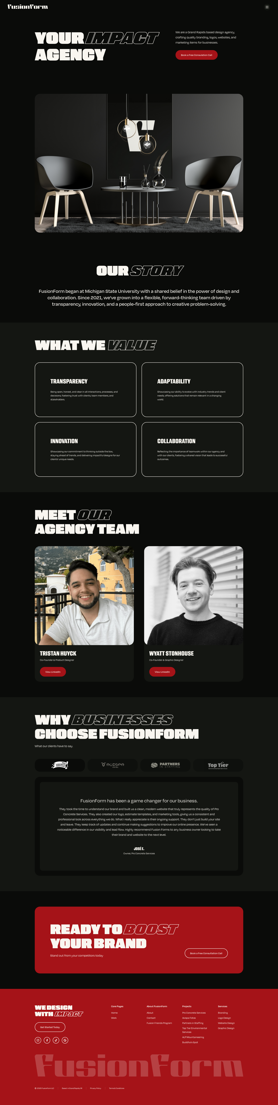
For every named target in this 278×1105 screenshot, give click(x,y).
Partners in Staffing (192, 1022)
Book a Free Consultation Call (206, 953)
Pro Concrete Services (194, 1012)
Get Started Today (50, 1027)
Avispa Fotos (189, 1017)
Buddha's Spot (190, 1042)
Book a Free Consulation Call (196, 54)
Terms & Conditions (116, 1088)
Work (114, 1017)
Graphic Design (226, 1028)
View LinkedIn (52, 671)
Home (114, 1012)
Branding (223, 1012)
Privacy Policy (95, 1088)
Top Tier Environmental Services (194, 1030)
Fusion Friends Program (159, 1022)
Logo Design (224, 1017)
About (150, 1012)
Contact (151, 1017)
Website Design (226, 1022)
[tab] (60, 765)
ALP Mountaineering (193, 1037)
